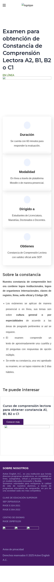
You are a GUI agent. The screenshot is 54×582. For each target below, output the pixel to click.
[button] (50, 5)
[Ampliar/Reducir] (4, 569)
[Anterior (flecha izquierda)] (4, 577)
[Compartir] (21, 569)
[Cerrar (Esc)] (29, 569)
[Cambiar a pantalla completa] (12, 569)
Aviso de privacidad (13, 549)
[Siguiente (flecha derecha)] (12, 577)
